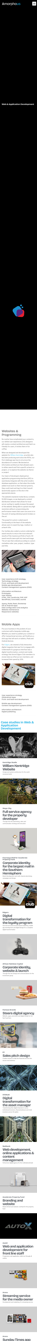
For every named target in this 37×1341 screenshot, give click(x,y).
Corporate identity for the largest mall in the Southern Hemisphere (18, 868)
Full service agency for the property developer (17, 815)
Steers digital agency (18, 1013)
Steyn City (7, 808)
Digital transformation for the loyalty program (17, 919)
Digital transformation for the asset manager (17, 1101)
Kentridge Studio (10, 762)
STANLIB (6, 1095)
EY (4, 1052)
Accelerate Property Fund (13, 1197)
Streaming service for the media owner (18, 1297)
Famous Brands (9, 1010)
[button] (34, 4)
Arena (5, 1292)
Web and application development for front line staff (18, 1249)
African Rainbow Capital (13, 964)
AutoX (5, 1243)
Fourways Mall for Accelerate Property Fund (15, 858)
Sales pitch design (16, 1056)
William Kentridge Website (16, 767)
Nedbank (6, 1146)
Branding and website (13, 1202)
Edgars (7, 645)
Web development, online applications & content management (18, 1155)
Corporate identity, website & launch (17, 969)
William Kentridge (16, 455)
